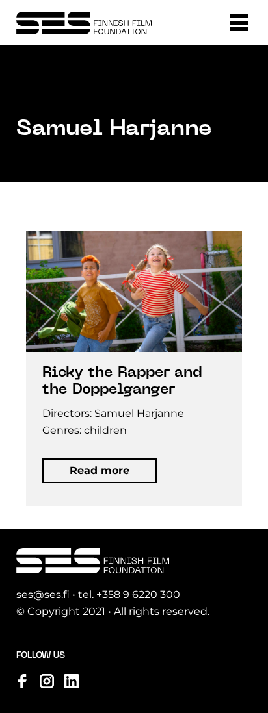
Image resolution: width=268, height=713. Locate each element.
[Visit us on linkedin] (71, 681)
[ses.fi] (84, 23)
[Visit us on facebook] (22, 681)
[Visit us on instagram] (46, 681)
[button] (239, 22)
